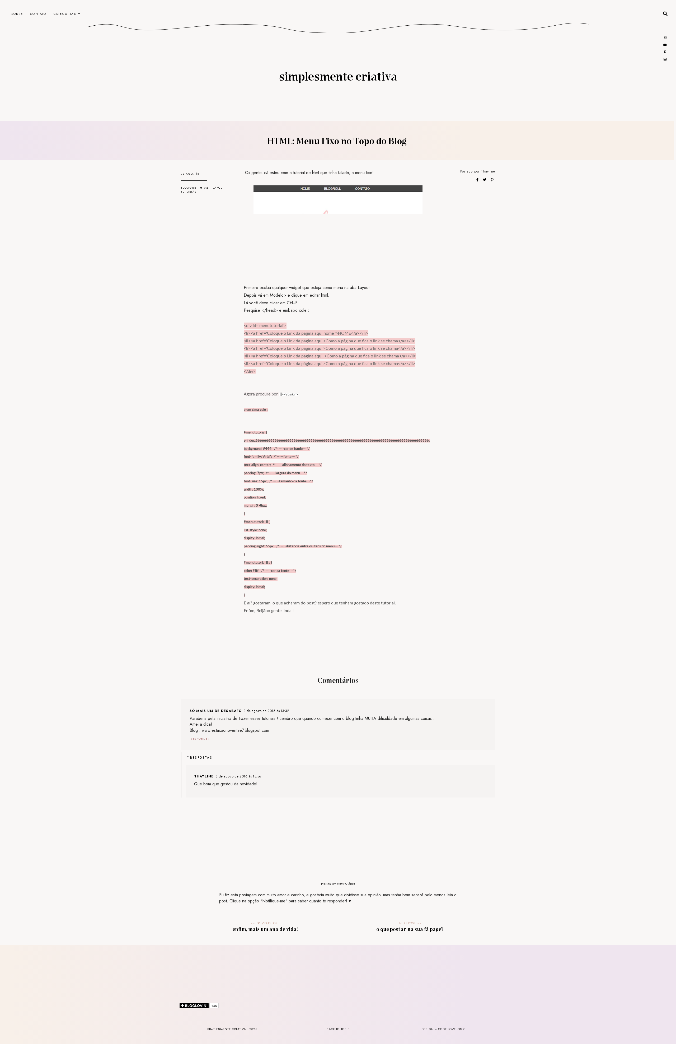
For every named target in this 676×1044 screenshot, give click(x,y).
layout (219, 188)
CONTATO (38, 14)
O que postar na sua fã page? (410, 929)
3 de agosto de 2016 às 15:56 (238, 776)
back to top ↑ (338, 1029)
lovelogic (457, 1029)
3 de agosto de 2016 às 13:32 (266, 710)
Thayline (488, 171)
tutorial (189, 192)
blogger (188, 188)
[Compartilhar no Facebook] (478, 179)
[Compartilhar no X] (485, 179)
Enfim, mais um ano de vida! (265, 929)
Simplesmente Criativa (338, 76)
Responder (200, 739)
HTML (204, 188)
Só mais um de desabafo (216, 710)
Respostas (201, 757)
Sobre (17, 14)
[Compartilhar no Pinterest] (492, 179)
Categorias (65, 14)
